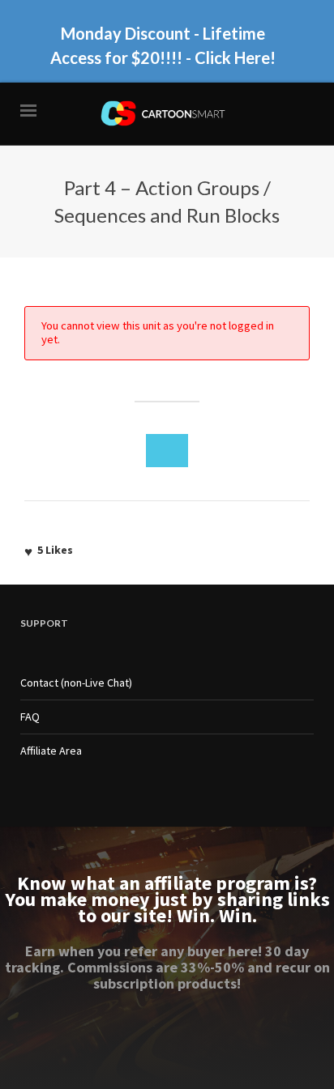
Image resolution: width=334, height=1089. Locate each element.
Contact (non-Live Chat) (76, 682)
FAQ (30, 716)
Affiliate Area (51, 750)
